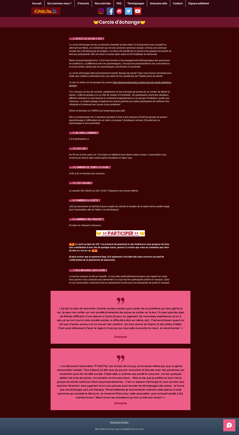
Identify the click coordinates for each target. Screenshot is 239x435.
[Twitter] (128, 11)
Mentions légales (119, 422)
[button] (59, 3)
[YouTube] (137, 11)
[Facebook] (110, 11)
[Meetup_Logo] (119, 11)
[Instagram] (101, 11)
